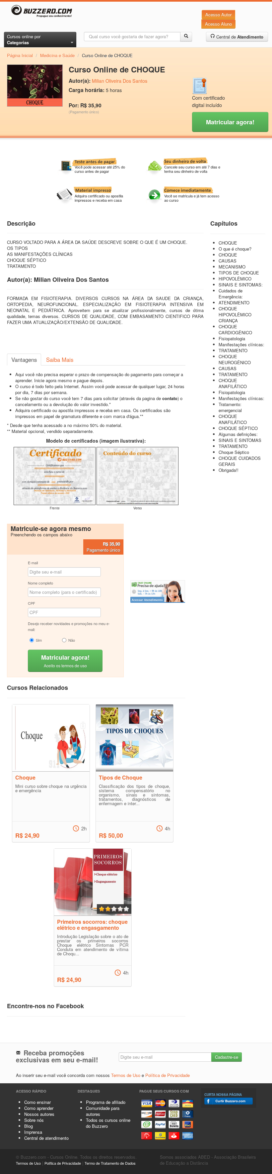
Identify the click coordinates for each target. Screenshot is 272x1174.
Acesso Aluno (218, 24)
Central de (239, 37)
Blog (28, 1126)
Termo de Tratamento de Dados (110, 1163)
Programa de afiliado (105, 1102)
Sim (39, 640)
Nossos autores (39, 1114)
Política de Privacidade (167, 1075)
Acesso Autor (218, 14)
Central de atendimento (46, 1138)
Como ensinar (37, 1102)
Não (71, 640)
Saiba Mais (59, 360)
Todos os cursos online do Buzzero (108, 1123)
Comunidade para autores (102, 1111)
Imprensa (33, 1132)
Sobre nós (34, 1120)
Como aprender (38, 1108)
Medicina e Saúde (57, 55)
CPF (31, 603)
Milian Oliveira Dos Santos (119, 80)
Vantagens (24, 360)
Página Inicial (20, 55)
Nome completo (40, 583)
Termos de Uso (125, 1075)
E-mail (33, 562)
